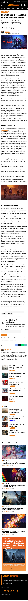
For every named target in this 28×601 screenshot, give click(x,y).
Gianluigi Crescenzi (9, 30)
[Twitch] (14, 590)
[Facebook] (2, 590)
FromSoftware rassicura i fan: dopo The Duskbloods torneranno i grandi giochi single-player (13, 544)
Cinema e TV (13, 420)
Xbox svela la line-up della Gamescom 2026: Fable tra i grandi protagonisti (16, 410)
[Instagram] (8, 590)
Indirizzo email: (5, 329)
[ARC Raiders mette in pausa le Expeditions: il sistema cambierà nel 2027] (14, 475)
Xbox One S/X (11, 311)
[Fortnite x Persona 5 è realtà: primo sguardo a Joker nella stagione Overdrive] (5, 382)
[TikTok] (11, 590)
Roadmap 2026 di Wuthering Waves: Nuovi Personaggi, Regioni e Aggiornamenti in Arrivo (13, 462)
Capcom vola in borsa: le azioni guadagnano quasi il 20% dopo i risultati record (17, 424)
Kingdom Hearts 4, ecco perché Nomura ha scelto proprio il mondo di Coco (13, 532)
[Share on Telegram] (9, 28)
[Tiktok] (17, 590)
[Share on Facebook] (2, 28)
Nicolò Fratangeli (6, 568)
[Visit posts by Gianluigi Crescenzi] (2, 350)
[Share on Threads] (11, 28)
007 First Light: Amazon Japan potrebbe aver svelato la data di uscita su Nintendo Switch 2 (17, 432)
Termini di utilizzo (14, 337)
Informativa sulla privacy (19, 338)
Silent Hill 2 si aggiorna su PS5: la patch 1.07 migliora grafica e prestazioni (17, 367)
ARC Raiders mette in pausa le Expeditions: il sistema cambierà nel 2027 (13, 485)
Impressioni (7, 32)
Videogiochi (5, 11)
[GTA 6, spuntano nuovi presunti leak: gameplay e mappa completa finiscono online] (5, 390)
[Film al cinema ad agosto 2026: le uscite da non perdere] (5, 418)
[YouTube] (5, 590)
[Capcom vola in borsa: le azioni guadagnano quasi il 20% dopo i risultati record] (5, 424)
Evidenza (4, 313)
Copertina (10, 313)
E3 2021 (22, 311)
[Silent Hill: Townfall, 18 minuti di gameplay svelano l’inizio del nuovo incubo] (5, 398)
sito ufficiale (19, 108)
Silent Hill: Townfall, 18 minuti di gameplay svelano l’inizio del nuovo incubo (16, 398)
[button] (24, 1)
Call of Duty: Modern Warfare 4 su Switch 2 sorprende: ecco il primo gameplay (13, 508)
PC (6, 311)
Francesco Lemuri (6, 465)
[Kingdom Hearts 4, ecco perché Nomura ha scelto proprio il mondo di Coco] (14, 521)
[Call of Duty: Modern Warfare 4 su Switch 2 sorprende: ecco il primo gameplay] (14, 498)
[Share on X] (4, 28)
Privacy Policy (17, 1)
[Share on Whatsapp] (7, 28)
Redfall (17, 311)
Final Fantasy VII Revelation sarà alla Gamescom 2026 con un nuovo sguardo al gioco (17, 375)
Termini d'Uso (5, 2)
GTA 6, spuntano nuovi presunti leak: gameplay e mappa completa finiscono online (17, 390)
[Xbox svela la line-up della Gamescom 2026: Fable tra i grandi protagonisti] (5, 410)
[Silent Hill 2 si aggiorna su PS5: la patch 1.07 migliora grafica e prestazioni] (5, 367)
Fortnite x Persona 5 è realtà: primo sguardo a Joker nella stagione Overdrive (16, 382)
